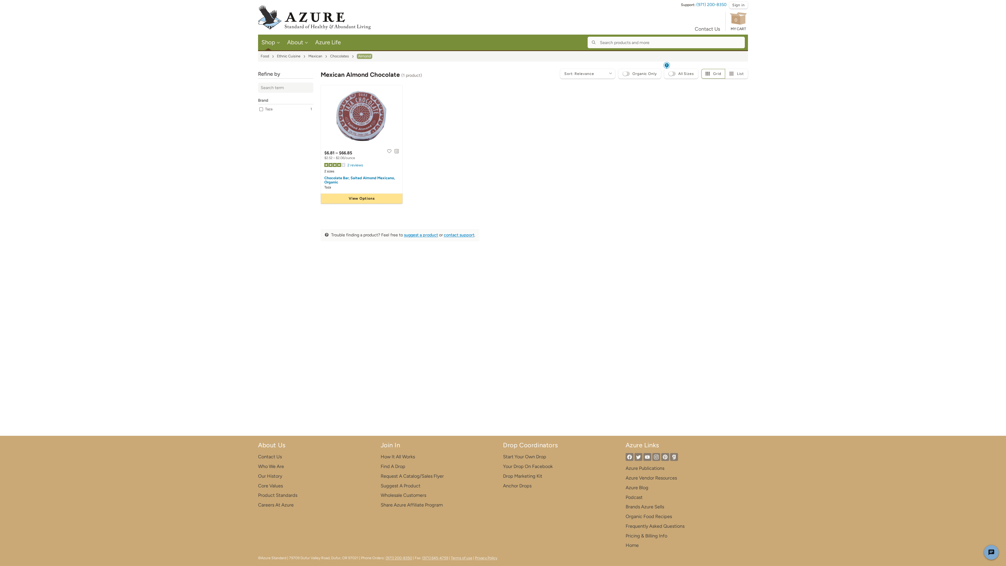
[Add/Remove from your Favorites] (389, 151)
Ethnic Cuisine (288, 56)
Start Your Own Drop (524, 457)
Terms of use (461, 558)
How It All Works (398, 457)
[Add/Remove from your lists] (396, 151)
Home (632, 545)
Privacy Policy (486, 558)
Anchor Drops (517, 486)
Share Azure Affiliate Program (412, 505)
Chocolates (339, 56)
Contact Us (707, 29)
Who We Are (271, 466)
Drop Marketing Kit (522, 476)
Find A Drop (393, 466)
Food (265, 56)
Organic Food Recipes (649, 516)
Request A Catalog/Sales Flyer (412, 476)
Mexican (315, 56)
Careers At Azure (276, 505)
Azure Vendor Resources (651, 478)
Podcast (634, 497)
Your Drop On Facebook (528, 466)
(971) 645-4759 (435, 558)
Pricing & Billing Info (646, 536)
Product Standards (277, 495)
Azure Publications (645, 468)
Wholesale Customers (403, 495)
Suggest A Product (400, 486)
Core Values (270, 486)
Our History (270, 476)
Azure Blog (637, 488)
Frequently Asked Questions (655, 526)
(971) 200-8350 (711, 4)
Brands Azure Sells (645, 507)
